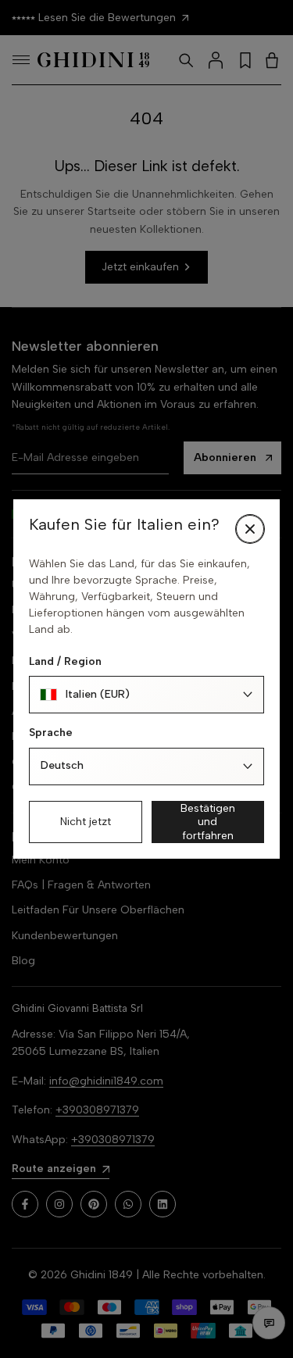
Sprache (51, 732)
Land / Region (65, 661)
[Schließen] (250, 529)
